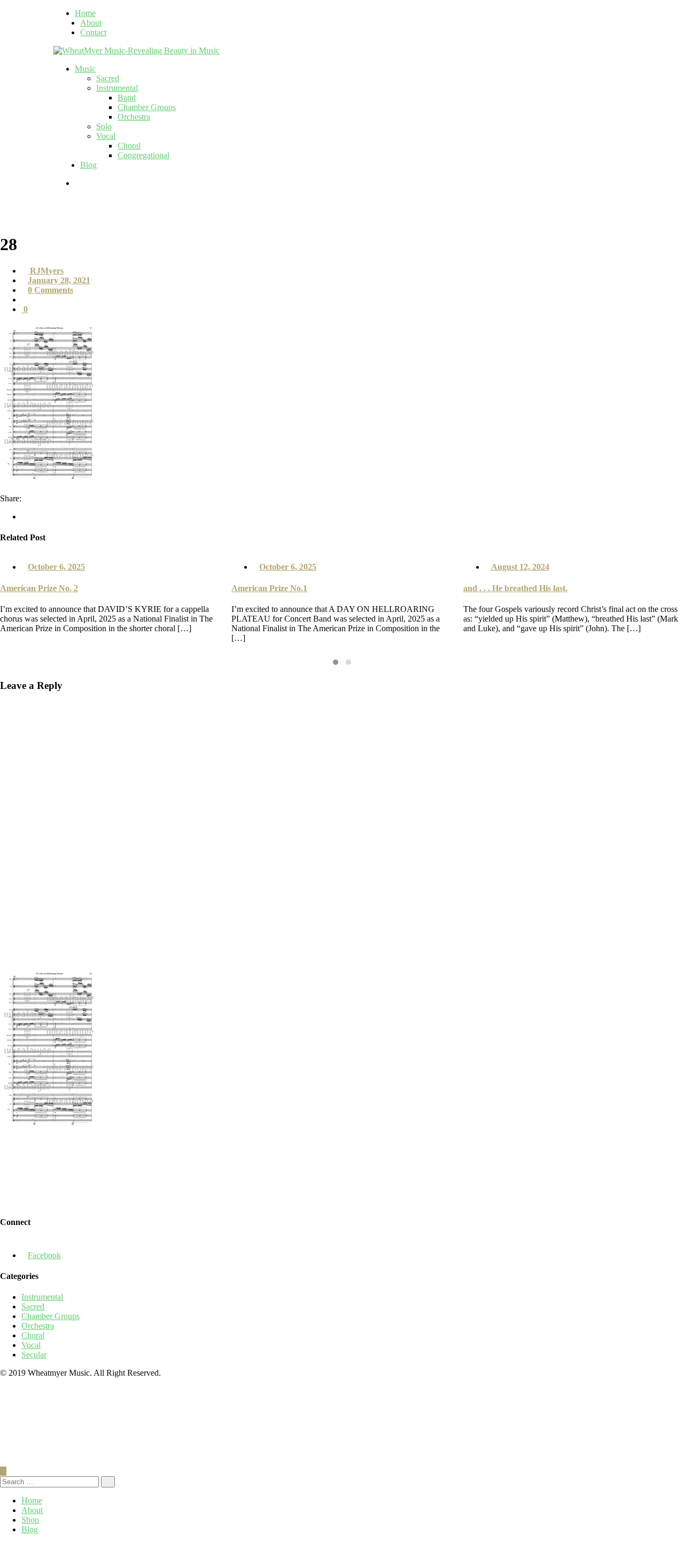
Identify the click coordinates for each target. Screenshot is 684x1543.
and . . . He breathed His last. (515, 588)
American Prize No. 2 (39, 588)
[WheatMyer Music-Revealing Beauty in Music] (136, 50)
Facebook (44, 1255)
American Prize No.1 (269, 588)
